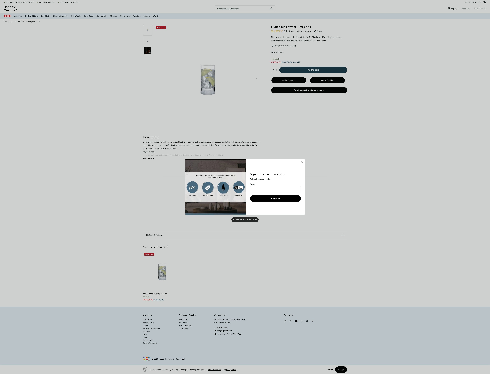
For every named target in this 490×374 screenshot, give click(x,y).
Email (253, 184)
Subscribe (276, 198)
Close (302, 162)
